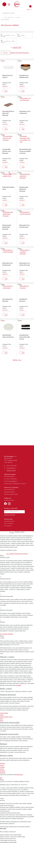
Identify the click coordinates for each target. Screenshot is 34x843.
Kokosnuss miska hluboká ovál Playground (23, 189)
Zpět (1, 777)
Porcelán (18, 17)
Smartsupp (2, 772)
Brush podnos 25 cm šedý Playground (7, 264)
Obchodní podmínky (9, 492)
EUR (30, 9)
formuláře (18, 685)
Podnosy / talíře (9, 41)
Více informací (3, 634)
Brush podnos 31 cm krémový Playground (24, 264)
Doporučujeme (25, 52)
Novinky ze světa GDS (10, 508)
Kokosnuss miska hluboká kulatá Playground (6, 227)
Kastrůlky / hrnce (10, 35)
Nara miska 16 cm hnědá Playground (23, 76)
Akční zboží (18, 52)
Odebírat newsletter (9, 514)
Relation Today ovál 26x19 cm (7, 76)
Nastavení (25, 553)
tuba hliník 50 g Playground (23, 300)
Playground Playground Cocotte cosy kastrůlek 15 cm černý (25, 151)
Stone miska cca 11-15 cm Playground (25, 112)
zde (25, 683)
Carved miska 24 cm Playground (7, 300)
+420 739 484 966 (11, 465)
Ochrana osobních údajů (11, 494)
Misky (23, 35)
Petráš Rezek (19, 774)
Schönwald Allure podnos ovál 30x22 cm (8, 336)
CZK (28, 9)
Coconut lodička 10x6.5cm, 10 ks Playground (6, 151)
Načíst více (17, 360)
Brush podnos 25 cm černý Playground (24, 226)
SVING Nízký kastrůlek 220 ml (8, 188)
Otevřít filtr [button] (17, 47)
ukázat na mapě (11, 470)
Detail (6, 91)
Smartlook (2, 771)
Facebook (2, 763)
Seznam (2, 769)
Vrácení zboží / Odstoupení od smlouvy (15, 483)
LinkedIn (2, 767)
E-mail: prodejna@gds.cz (11, 481)
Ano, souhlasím (10, 553)
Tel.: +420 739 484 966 (10, 478)
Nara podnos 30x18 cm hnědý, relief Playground (8, 113)
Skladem (13, 52)
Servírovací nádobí (5, 19)
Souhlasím (10, 634)
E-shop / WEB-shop (8, 17)
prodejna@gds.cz (11, 468)
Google (2, 765)
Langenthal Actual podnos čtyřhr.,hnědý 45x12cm (24, 336)
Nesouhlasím (17, 553)
